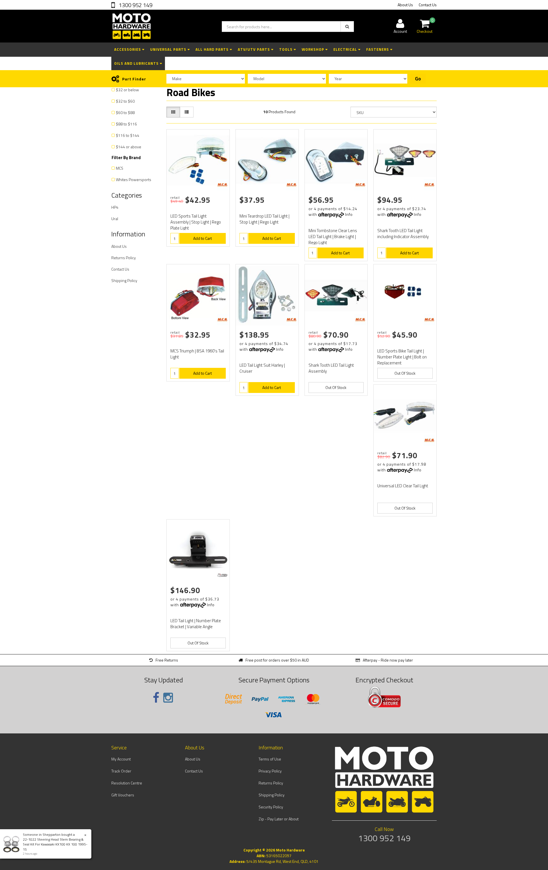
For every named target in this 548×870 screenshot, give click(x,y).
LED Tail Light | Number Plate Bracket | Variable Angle (195, 623)
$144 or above (128, 147)
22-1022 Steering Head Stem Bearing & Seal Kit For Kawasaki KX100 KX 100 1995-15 (55, 844)
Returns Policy (123, 258)
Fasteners (378, 49)
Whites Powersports (133, 179)
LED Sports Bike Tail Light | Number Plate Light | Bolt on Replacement (402, 357)
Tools (286, 49)
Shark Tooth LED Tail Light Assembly (331, 368)
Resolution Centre (126, 783)
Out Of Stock (335, 387)
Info (349, 214)
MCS (119, 168)
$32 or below (127, 90)
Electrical (345, 49)
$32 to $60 (125, 101)
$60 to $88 (125, 112)
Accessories (128, 49)
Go (418, 78)
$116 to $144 (127, 135)
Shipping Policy (124, 280)
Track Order (121, 771)
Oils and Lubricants (137, 63)
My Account (121, 759)
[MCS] (222, 184)
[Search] (347, 26)
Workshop (313, 49)
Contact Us (428, 5)
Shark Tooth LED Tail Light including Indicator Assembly (403, 233)
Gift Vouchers (122, 795)
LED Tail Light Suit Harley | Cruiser (262, 368)
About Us (405, 5)
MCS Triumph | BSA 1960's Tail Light (197, 354)
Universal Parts (169, 49)
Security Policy (271, 807)
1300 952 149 (135, 5)
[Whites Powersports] (222, 575)
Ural (114, 219)
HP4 (114, 207)
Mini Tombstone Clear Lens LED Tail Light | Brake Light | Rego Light (333, 236)
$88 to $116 (126, 124)
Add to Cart (202, 238)
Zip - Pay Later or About (279, 819)
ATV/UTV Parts (254, 49)
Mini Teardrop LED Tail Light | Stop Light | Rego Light (264, 219)
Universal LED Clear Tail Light (402, 485)
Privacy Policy (270, 771)
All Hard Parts (213, 49)
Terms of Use (270, 759)
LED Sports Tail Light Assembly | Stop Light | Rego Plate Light (195, 222)
